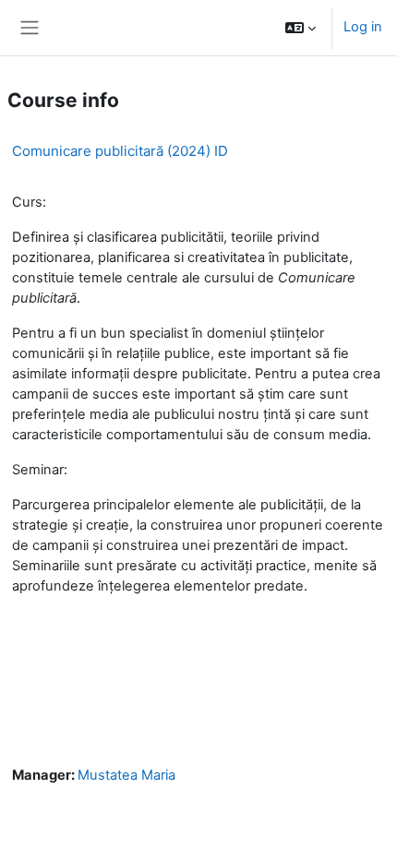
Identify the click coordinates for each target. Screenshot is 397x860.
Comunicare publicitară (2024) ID (120, 151)
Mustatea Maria (126, 775)
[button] (300, 27)
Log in (362, 26)
